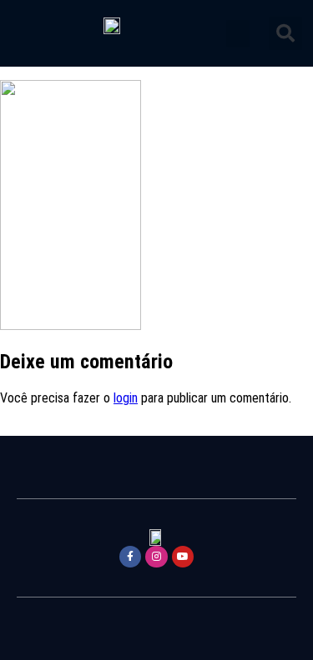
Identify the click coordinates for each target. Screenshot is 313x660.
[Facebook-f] (130, 557)
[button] (238, 34)
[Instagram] (156, 557)
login (126, 398)
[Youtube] (183, 557)
